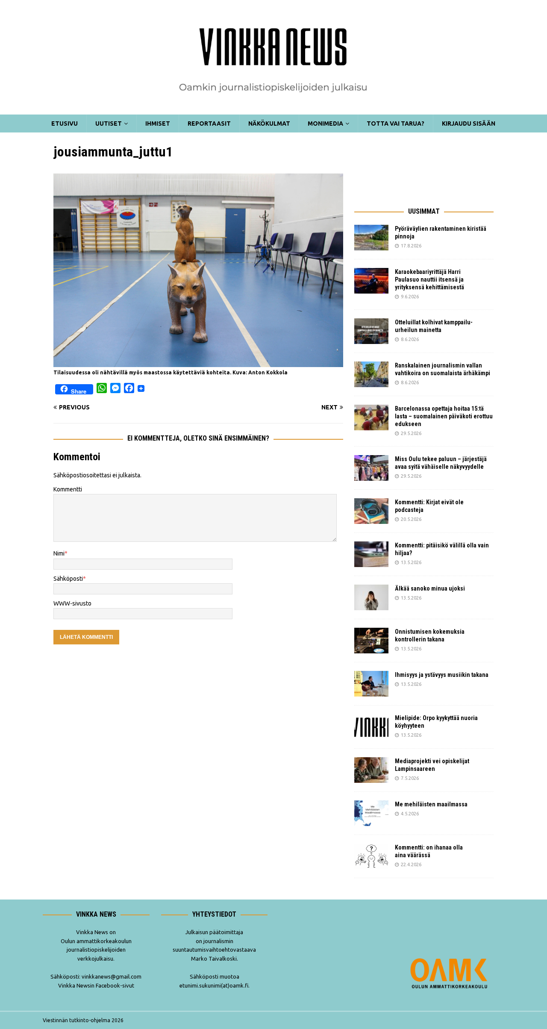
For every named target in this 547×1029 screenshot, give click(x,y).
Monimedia (325, 123)
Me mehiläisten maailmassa (431, 804)
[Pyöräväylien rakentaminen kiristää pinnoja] (371, 237)
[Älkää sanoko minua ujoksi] (371, 597)
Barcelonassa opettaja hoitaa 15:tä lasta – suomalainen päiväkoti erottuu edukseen (444, 416)
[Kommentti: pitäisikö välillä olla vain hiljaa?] (371, 554)
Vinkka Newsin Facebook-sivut (96, 985)
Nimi (59, 553)
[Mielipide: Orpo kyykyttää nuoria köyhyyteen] (371, 727)
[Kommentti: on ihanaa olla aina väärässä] (371, 856)
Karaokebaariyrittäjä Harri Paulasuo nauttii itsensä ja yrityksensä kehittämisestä (430, 279)
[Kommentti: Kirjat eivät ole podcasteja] (371, 511)
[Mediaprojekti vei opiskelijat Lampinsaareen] (371, 770)
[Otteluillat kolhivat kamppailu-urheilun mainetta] (371, 331)
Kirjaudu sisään (468, 123)
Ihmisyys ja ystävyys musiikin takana (443, 674)
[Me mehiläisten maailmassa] (371, 813)
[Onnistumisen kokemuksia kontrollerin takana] (371, 640)
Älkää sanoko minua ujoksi (430, 588)
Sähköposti (68, 578)
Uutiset (108, 123)
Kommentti (67, 489)
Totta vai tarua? (395, 123)
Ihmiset (157, 123)
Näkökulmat (269, 123)
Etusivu (64, 123)
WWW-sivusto (72, 603)
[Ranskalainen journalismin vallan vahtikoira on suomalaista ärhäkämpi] (371, 374)
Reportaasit (209, 123)
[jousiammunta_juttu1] (198, 362)
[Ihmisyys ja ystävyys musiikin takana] (371, 684)
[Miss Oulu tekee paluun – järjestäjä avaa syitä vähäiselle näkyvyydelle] (371, 468)
